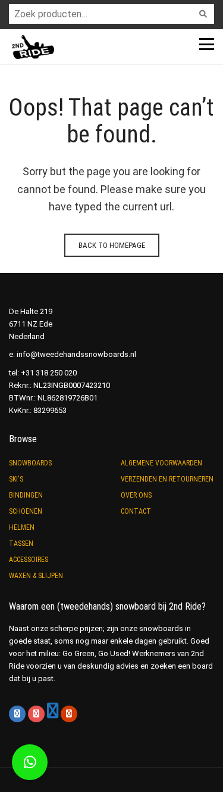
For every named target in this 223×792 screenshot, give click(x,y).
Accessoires (28, 559)
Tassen (21, 543)
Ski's (16, 479)
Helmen (21, 527)
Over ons (136, 495)
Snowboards (30, 463)
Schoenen (25, 511)
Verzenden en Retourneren (167, 479)
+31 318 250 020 (49, 372)
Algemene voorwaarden (161, 463)
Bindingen (26, 495)
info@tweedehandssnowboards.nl (76, 354)
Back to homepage (111, 245)
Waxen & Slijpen (36, 576)
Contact (136, 511)
